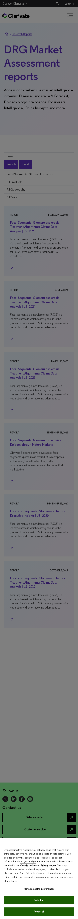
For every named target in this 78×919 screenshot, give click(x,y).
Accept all (39, 911)
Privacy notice (48, 865)
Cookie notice (28, 865)
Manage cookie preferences (39, 888)
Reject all (39, 900)
